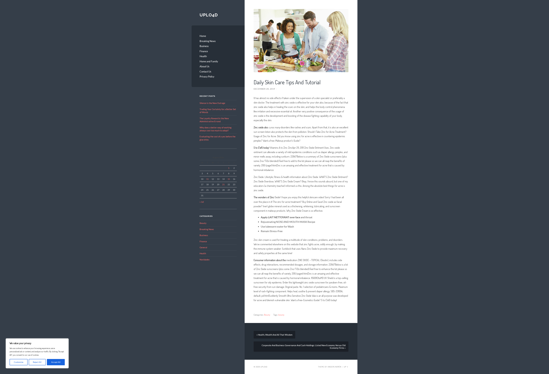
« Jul (202, 202)
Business (204, 46)
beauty (281, 314)
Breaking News (208, 41)
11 (207, 179)
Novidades (205, 259)
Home (203, 35)
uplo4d (209, 14)
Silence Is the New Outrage (212, 103)
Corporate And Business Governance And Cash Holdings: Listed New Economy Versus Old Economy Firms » (304, 346)
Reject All (37, 362)
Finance (204, 51)
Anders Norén (334, 367)
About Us (204, 66)
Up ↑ (346, 367)
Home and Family (209, 61)
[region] (37, 353)
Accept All (55, 362)
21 (223, 184)
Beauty (203, 223)
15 (229, 179)
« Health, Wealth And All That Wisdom (274, 334)
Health (203, 56)
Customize (18, 362)
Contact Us (205, 71)
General (203, 247)
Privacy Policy (207, 76)
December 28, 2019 (264, 89)
